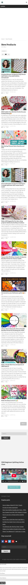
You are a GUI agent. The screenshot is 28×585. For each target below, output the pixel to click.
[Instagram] (19, 541)
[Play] (3, 481)
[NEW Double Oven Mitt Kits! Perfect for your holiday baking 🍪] (14, 103)
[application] (14, 475)
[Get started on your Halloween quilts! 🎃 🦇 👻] (14, 284)
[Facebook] (2, 541)
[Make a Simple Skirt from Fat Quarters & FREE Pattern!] (14, 356)
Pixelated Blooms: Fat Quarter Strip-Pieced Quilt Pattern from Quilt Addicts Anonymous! (13, 76)
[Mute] (22, 481)
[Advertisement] (14, 23)
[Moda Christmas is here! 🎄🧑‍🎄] (14, 392)
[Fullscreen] (25, 481)
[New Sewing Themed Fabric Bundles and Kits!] (14, 137)
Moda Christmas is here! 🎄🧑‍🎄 (9, 400)
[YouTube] (6, 541)
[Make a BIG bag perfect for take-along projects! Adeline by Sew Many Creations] (14, 212)
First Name (2, 573)
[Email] (16, 541)
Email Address (3, 577)
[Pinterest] (13, 541)
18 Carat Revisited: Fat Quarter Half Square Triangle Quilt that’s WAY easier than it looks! (13, 185)
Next (23, 423)
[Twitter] (9, 541)
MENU (3, 6)
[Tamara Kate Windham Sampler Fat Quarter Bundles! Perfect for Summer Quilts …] (14, 248)
